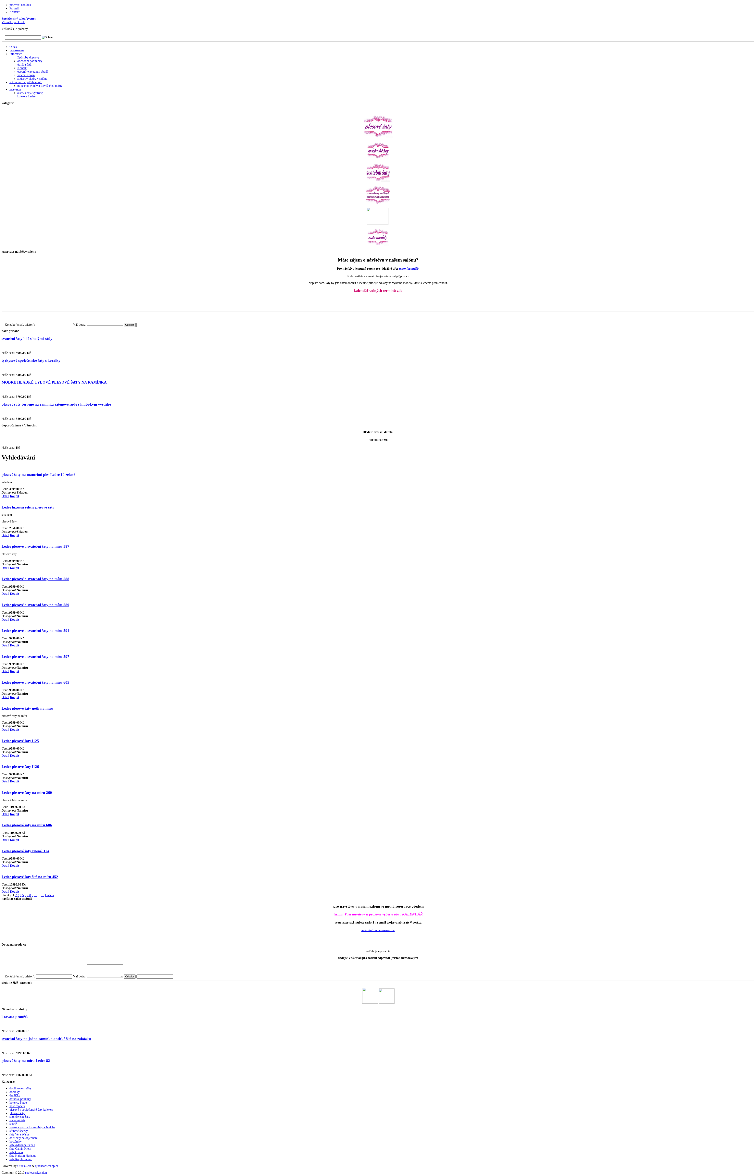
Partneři (14, 8)
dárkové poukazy (20, 1099)
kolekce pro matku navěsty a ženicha (32, 1127)
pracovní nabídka (20, 4)
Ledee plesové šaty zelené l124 (25, 851)
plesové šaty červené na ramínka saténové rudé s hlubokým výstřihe (56, 404)
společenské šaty (19, 1116)
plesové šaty (17, 1113)
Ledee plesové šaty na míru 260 (27, 792)
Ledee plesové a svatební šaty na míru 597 (35, 657)
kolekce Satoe (18, 1102)
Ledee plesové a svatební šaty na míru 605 (35, 682)
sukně (13, 1123)
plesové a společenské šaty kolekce (31, 1109)
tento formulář (409, 268)
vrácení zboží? (26, 75)
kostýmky (15, 1141)
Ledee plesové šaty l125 (20, 741)
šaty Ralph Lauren (20, 1159)
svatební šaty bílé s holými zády (27, 339)
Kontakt (14, 12)
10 (35, 895)
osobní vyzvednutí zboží (32, 71)
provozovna (16, 50)
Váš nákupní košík (13, 22)
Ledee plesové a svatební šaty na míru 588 (35, 579)
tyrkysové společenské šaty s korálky (31, 360)
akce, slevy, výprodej (30, 92)
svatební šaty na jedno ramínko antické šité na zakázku (46, 1039)
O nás (13, 46)
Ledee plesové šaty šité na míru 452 (30, 877)
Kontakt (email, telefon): (20, 324)
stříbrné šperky (18, 1131)
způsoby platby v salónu (32, 78)
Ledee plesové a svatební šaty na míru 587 (35, 546)
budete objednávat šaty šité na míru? (39, 85)
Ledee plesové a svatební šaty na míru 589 (35, 605)
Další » (49, 895)
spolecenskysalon (36, 1172)
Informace (15, 53)
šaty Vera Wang (19, 1134)
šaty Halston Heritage (22, 1155)
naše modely (17, 1106)
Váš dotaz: (79, 324)
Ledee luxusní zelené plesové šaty (28, 507)
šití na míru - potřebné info (25, 82)
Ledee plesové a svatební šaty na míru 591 (35, 631)
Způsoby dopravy (28, 57)
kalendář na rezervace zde (378, 930)
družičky (14, 1095)
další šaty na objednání (23, 1138)
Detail (5, 496)
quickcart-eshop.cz (46, 1166)
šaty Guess (16, 1152)
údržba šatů (24, 64)
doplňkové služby (20, 1088)
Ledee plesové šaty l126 (20, 767)
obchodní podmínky (29, 61)
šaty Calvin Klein (20, 1148)
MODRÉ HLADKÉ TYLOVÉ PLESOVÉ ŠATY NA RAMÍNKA (54, 382)
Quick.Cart (24, 1166)
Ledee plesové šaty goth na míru (27, 708)
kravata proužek (15, 1017)
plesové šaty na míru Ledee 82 (26, 1061)
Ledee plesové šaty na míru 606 (27, 825)
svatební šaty (17, 1120)
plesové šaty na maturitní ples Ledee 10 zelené (38, 474)
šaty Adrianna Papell (22, 1145)
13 (42, 895)
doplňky (14, 1092)
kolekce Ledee (26, 96)
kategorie (15, 89)
